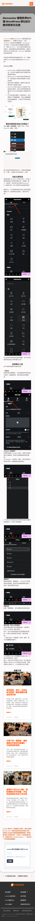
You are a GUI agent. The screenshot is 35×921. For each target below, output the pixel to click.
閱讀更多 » (8, 712)
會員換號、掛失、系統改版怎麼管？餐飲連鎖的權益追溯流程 (16, 692)
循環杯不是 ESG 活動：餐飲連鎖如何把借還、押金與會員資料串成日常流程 (17, 791)
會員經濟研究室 (25, 904)
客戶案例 (23, 896)
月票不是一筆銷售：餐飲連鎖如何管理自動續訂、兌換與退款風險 (16, 742)
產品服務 (7, 892)
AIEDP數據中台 (9, 900)
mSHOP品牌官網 (10, 896)
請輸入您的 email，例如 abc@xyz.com (16, 856)
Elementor (7, 39)
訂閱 (9, 861)
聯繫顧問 (23, 900)
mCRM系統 (8, 904)
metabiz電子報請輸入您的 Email (17, 849)
